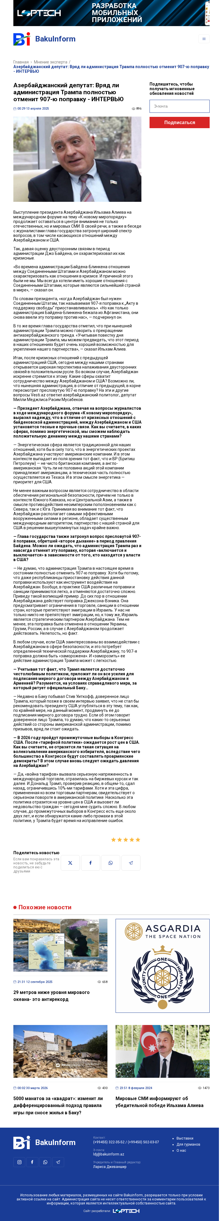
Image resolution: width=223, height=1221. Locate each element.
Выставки (185, 1138)
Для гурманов (188, 1144)
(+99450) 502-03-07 (143, 1142)
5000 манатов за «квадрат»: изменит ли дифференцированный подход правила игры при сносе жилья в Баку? (58, 1105)
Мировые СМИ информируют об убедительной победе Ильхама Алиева (160, 1102)
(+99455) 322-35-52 (109, 1142)
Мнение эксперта (50, 62)
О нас (181, 1151)
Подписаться (179, 122)
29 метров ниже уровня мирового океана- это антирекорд (51, 996)
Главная (21, 62)
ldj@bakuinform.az (108, 1154)
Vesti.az (38, 395)
